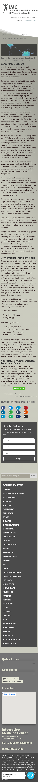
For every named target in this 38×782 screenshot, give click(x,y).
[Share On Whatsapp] (9, 412)
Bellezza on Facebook (13, 681)
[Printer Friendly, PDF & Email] (19, 388)
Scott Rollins (6, 61)
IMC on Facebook (11, 679)
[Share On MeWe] (17, 416)
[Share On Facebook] (2, 408)
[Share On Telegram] (2, 416)
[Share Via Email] (25, 416)
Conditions (32, 61)
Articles (21, 61)
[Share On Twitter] (17, 408)
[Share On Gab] (9, 416)
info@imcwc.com (30, 20)
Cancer (27, 61)
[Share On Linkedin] (2, 412)
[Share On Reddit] (25, 412)
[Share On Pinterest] (25, 408)
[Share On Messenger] (9, 408)
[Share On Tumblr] (17, 412)
